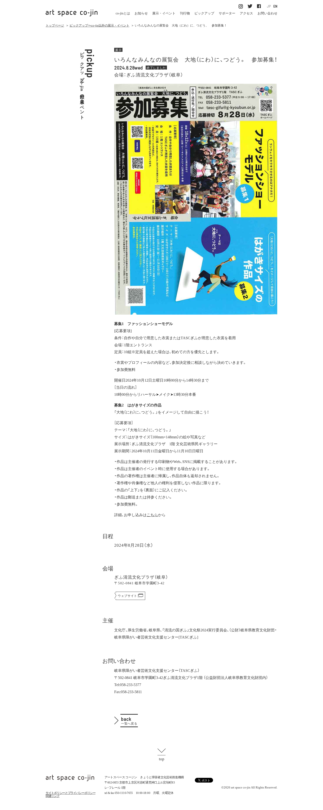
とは (123, 13)
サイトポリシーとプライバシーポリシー (71, 793)
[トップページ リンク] (72, 10)
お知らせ (141, 13)
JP (269, 6)
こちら (152, 514)
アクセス (246, 13)
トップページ (55, 25)
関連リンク (53, 796)
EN (275, 6)
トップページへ (70, 778)
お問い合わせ (267, 13)
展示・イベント (163, 13)
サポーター (227, 13)
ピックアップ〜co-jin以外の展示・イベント (99, 25)
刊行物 (185, 13)
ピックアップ (204, 13)
